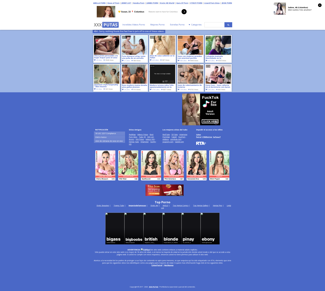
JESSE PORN (227, 3)
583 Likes (183, 61)
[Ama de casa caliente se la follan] (162, 45)
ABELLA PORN (99, 3)
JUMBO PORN (152, 3)
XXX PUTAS (153, 287)
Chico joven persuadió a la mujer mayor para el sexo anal (106, 57)
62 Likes (99, 89)
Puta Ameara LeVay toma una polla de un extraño (133, 57)
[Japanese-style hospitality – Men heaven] (106, 74)
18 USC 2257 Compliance (105, 133)
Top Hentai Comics (181, 205)
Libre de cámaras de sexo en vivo (109, 141)
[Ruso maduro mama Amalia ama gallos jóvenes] (134, 83)
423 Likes (211, 61)
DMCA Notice (101, 137)
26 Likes (127, 89)
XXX (105, 25)
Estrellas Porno (177, 24)
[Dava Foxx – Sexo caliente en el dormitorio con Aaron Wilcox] (218, 83)
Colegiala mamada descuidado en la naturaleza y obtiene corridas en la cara (215, 57)
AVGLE (165, 205)
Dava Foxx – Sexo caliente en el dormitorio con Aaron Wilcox (218, 86)
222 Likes (155, 60)
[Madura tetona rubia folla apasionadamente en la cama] (162, 83)
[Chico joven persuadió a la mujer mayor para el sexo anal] (106, 45)
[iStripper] (162, 181)
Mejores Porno (157, 24)
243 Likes (211, 89)
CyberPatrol (156, 265)
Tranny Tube (119, 205)
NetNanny (169, 265)
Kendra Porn (138, 3)
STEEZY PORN (196, 3)
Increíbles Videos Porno (133, 24)
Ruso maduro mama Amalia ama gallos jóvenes (134, 86)
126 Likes (183, 89)
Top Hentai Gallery (200, 205)
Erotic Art (154, 205)
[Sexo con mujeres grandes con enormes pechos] (190, 54)
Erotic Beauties (103, 205)
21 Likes (127, 61)
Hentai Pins (217, 205)
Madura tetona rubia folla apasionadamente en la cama (162, 86)
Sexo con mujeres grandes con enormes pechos (190, 57)
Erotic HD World (167, 3)
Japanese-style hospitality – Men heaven (106, 86)
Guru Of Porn (182, 3)
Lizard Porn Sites (212, 3)
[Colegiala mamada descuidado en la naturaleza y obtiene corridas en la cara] (218, 54)
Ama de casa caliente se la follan (162, 57)
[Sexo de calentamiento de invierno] (190, 83)
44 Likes (99, 60)
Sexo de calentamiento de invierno (190, 86)
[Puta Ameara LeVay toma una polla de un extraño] (134, 54)
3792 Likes (156, 89)
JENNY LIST (126, 3)
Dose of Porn (113, 3)
